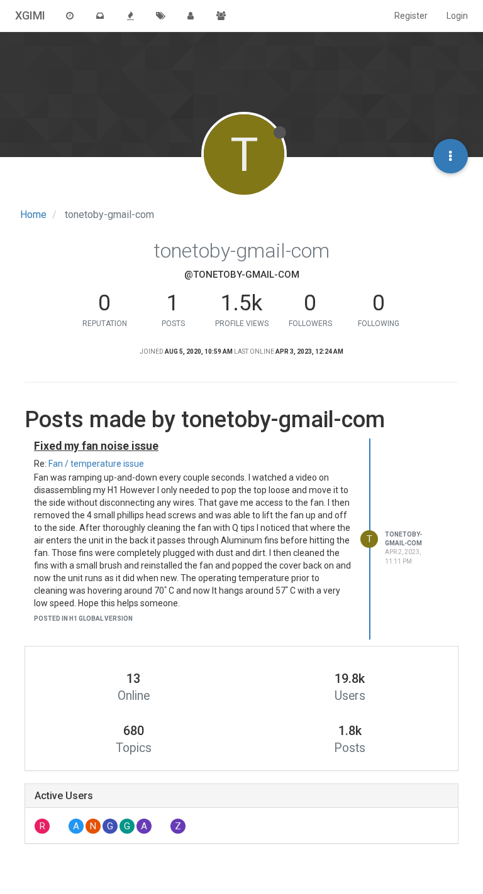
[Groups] (221, 15)
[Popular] (130, 15)
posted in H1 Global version (83, 618)
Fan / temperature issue (96, 464)
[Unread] (100, 15)
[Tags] (160, 15)
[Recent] (70, 15)
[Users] (190, 15)
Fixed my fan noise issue (96, 446)
